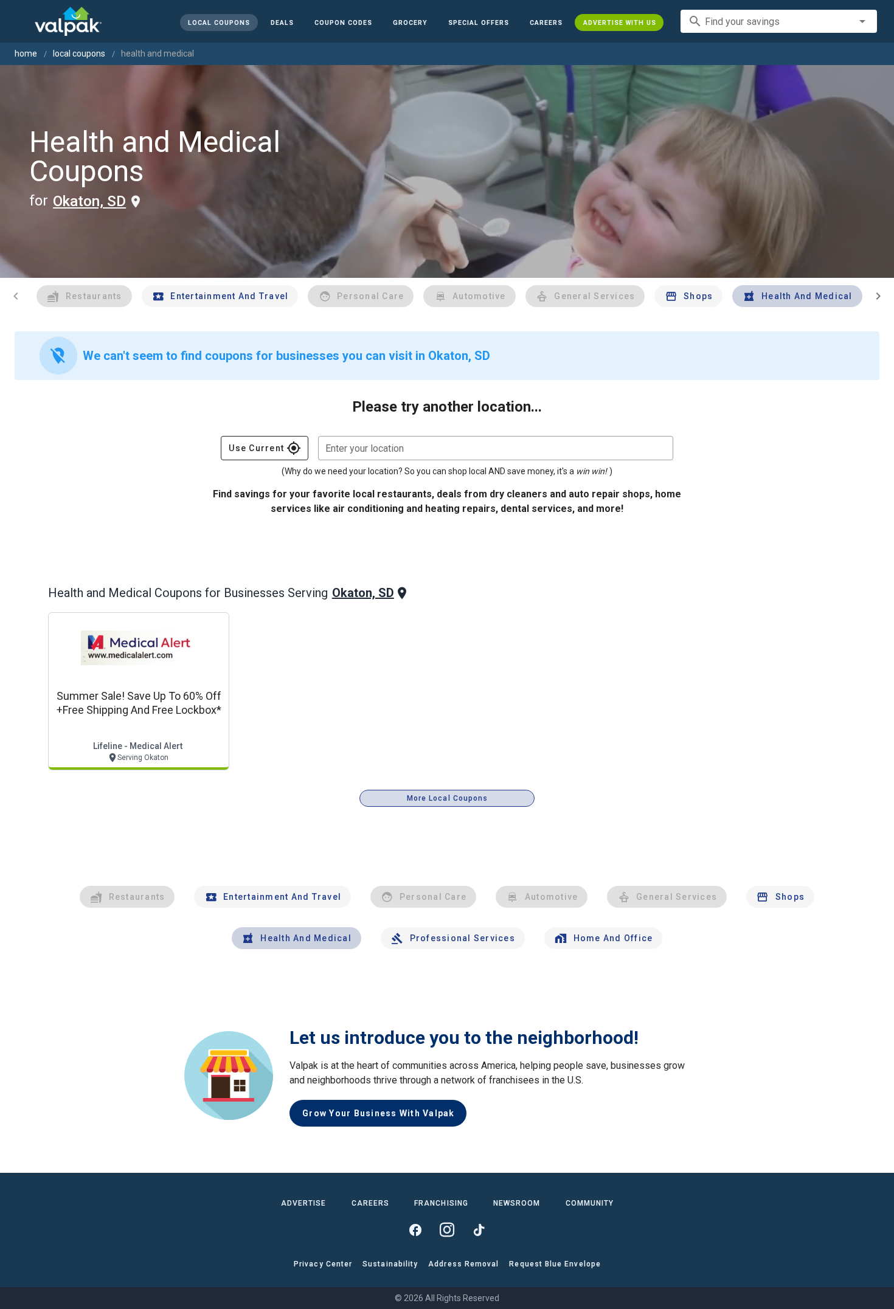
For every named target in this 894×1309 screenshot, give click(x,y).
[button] (478, 22)
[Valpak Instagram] (447, 1230)
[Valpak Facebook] (415, 1230)
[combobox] (779, 21)
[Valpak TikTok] (479, 1230)
